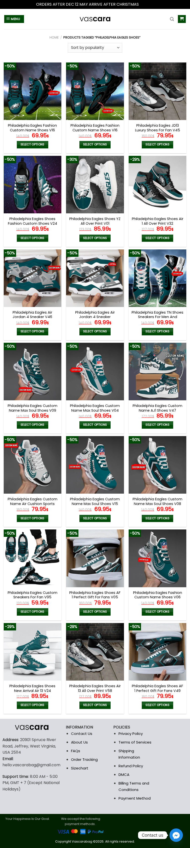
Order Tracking (84, 759)
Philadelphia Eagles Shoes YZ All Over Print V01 (94, 221)
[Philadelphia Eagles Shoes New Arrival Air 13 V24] (32, 652)
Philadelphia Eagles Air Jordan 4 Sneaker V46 (32, 314)
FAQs (75, 750)
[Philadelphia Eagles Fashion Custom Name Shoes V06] (157, 558)
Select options (33, 144)
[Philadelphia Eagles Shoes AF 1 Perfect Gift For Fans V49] (157, 652)
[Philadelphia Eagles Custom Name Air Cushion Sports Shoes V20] (32, 465)
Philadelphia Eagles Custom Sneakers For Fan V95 (32, 595)
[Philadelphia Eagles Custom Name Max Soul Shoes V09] (32, 371)
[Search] (172, 19)
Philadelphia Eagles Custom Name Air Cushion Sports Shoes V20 (32, 504)
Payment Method (135, 798)
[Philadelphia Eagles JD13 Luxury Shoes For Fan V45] (157, 91)
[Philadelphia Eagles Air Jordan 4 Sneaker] (95, 278)
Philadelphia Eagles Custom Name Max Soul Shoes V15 (95, 501)
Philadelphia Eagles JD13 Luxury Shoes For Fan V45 (157, 127)
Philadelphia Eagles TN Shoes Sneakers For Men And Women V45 (157, 317)
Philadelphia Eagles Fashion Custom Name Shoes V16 (32, 127)
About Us (79, 742)
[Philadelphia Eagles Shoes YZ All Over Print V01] (95, 184)
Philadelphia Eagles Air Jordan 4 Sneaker (95, 314)
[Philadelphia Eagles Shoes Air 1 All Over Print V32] (157, 184)
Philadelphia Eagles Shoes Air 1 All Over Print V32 (157, 221)
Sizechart (79, 768)
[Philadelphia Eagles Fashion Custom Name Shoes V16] (32, 91)
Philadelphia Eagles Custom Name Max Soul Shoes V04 (95, 408)
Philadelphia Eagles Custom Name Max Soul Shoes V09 (32, 408)
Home (54, 37)
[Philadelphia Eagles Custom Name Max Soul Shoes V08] (157, 465)
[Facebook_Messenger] (176, 835)
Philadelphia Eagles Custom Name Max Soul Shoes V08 (157, 501)
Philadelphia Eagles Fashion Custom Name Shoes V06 (157, 595)
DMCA (124, 774)
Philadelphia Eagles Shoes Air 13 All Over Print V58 (95, 688)
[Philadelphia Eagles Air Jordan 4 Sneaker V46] (32, 278)
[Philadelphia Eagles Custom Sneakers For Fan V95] (32, 558)
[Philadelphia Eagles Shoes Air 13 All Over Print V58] (95, 652)
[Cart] (182, 19)
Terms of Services (135, 742)
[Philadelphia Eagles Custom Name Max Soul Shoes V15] (95, 465)
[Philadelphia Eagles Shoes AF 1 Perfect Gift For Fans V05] (95, 558)
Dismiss (147, 4)
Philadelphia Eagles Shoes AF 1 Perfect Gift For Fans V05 (94, 595)
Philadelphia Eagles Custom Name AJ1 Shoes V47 (157, 408)
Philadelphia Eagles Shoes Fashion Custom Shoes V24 (32, 221)
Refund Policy (131, 765)
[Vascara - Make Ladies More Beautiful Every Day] (95, 19)
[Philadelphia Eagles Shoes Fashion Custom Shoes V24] (32, 184)
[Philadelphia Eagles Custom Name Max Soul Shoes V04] (95, 371)
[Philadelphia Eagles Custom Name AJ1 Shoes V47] (157, 371)
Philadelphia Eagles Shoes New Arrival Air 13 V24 (32, 688)
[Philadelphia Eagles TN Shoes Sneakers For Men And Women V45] (157, 278)
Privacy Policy (131, 733)
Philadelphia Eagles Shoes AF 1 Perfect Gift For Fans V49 (157, 688)
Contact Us (81, 733)
